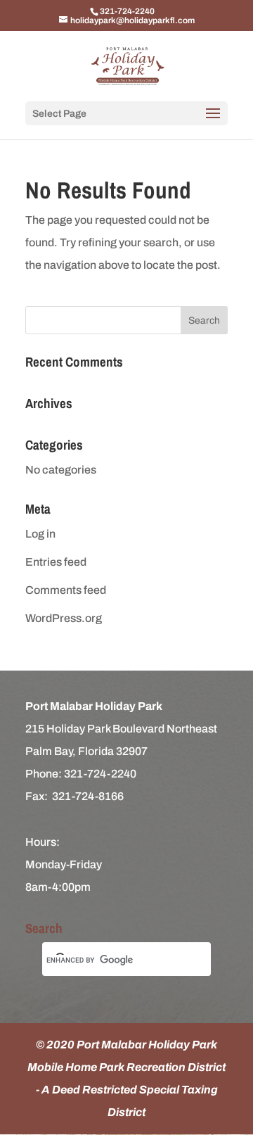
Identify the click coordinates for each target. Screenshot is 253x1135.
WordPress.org (63, 618)
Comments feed (65, 590)
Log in (40, 534)
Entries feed (55, 562)
